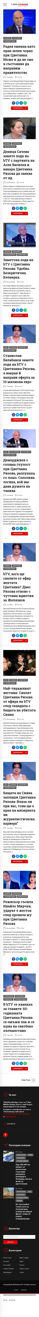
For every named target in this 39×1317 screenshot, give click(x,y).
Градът (30, 1155)
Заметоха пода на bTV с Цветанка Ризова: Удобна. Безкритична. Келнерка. (18, 268)
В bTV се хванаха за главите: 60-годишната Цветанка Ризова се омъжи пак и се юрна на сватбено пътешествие (18, 1017)
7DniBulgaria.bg (22, 1114)
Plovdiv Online (9, 996)
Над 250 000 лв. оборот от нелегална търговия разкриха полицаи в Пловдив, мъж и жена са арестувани (24, 1174)
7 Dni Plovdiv (10, 77)
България (7, 38)
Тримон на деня (24, 1268)
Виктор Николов (11, 182)
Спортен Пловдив (8, 1268)
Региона (19, 1200)
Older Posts (25, 1080)
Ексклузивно (17, 38)
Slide (6, 347)
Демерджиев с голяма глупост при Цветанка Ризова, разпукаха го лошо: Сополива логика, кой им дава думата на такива (19, 475)
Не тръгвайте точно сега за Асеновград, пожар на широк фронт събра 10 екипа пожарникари (24, 1211)
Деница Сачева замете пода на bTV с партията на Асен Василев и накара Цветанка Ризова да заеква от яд (18, 164)
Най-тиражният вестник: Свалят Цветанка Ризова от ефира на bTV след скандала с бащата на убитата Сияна (19, 701)
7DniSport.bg (9, 1114)
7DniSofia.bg (10, 1116)
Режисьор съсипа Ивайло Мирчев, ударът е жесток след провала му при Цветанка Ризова (18, 913)
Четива (22, 1272)
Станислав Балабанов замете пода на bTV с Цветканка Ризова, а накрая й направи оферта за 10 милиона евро (19, 368)
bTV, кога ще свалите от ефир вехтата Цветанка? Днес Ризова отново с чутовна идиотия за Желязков (18, 587)
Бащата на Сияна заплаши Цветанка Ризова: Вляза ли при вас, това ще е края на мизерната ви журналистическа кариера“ (19, 808)
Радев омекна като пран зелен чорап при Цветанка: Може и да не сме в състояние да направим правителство (19, 59)
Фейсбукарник (22, 254)
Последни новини (10, 41)
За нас (16, 1290)
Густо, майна (20, 996)
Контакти (24, 1290)
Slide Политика (14, 452)
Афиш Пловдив (24, 1258)
